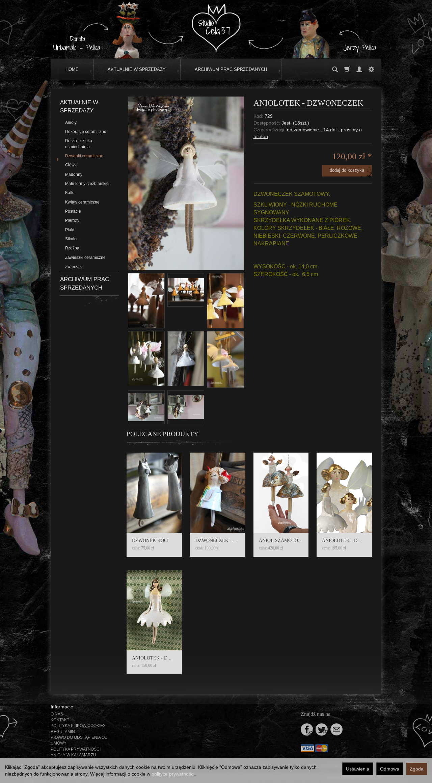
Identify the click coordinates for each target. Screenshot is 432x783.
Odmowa (389, 769)
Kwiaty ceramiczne (82, 202)
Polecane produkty (162, 433)
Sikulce (72, 239)
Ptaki (69, 229)
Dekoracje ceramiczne (85, 131)
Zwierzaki (74, 266)
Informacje (62, 706)
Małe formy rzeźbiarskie (87, 183)
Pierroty (72, 220)
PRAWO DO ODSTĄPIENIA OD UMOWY (79, 740)
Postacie (73, 211)
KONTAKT (60, 720)
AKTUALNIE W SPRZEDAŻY (137, 69)
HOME (72, 69)
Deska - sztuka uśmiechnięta (78, 143)
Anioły (71, 122)
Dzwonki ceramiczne (84, 156)
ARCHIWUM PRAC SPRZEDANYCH (231, 69)
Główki (71, 165)
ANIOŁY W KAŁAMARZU (73, 755)
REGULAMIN (63, 731)
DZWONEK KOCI (150, 540)
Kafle (70, 192)
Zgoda (417, 769)
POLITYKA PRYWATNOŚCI (76, 749)
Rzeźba (72, 248)
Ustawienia (357, 769)
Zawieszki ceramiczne (85, 257)
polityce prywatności (173, 774)
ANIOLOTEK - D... (341, 540)
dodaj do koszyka (347, 170)
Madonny (73, 174)
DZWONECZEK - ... (216, 540)
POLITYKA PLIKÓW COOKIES (78, 725)
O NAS (57, 714)
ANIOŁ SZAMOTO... (280, 540)
